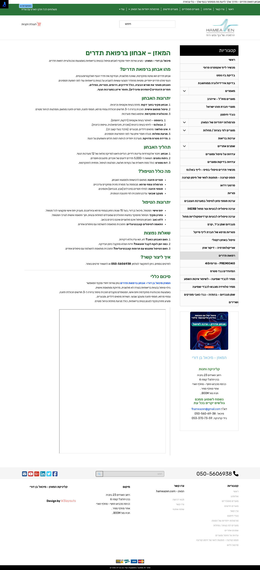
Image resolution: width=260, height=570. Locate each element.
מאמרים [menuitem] (230, 91)
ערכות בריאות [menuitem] (226, 138)
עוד (122, 9)
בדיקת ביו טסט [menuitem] (225, 75)
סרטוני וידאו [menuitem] (227, 185)
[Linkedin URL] (42, 475)
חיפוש (128, 24)
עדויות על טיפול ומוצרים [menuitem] (220, 154)
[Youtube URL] (30, 475)
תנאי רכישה (178, 499)
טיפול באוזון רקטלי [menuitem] (223, 240)
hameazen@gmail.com (206, 409)
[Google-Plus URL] (36, 475)
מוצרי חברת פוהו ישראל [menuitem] (220, 106)
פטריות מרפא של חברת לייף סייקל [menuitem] (214, 232)
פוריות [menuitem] (231, 193)
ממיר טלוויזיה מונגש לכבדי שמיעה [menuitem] (213, 287)
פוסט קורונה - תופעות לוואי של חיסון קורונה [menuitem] (208, 177)
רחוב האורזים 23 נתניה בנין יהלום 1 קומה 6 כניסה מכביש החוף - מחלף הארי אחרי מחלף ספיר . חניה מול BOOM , (209, 384)
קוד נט (124, 567)
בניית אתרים (115, 567)
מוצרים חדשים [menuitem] (170, 9)
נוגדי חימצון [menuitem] (227, 114)
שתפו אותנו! (178, 509)
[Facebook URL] (55, 475)
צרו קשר (179, 486)
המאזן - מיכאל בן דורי (209, 357)
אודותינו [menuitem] (207, 9)
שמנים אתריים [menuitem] (226, 146)
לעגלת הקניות (29, 24)
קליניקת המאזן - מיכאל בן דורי (49, 487)
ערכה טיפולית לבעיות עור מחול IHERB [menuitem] (211, 208)
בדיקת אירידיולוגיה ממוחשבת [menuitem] (216, 83)
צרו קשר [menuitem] (219, 9)
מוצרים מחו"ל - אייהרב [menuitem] (221, 99)
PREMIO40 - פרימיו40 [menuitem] (220, 263)
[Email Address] (24, 475)
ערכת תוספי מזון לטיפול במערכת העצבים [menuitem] (209, 201)
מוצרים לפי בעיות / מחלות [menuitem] (219, 130)
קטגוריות (227, 50)
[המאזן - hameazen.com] (222, 28)
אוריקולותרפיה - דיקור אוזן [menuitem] (218, 248)
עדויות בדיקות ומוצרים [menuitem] (221, 162)
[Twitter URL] (48, 475)
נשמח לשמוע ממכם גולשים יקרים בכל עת (209, 401)
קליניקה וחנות (209, 369)
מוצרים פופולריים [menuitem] (190, 9)
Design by (61, 501)
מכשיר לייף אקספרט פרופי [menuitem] (219, 67)
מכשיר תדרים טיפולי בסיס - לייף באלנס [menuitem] (210, 169)
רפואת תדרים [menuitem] (227, 255)
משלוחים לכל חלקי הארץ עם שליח (39, 9)
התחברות (26, 6)
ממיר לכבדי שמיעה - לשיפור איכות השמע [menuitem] (209, 279)
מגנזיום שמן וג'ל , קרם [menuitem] (221, 224)
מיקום (126, 487)
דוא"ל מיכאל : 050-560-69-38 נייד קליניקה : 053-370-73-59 (209, 413)
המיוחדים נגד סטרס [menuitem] (222, 271)
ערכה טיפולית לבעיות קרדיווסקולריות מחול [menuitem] (208, 216)
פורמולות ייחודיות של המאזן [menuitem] (144, 9)
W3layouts (68, 501)
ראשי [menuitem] (231, 9)
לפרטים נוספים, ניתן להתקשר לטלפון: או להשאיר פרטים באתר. (128, 263)
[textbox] (97, 383)
